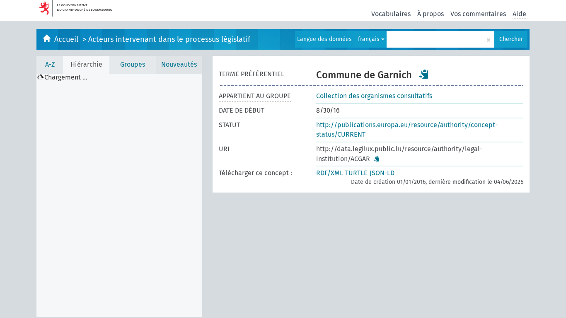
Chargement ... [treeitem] (65, 77)
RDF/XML (329, 173)
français (369, 39)
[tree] (119, 195)
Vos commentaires (478, 14)
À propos (430, 14)
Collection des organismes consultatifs (374, 96)
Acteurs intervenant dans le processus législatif (169, 39)
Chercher (511, 39)
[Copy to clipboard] (424, 74)
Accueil (67, 39)
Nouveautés (179, 64)
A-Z (50, 64)
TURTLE (356, 173)
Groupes (132, 64)
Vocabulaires (391, 14)
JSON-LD (382, 173)
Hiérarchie (86, 64)
